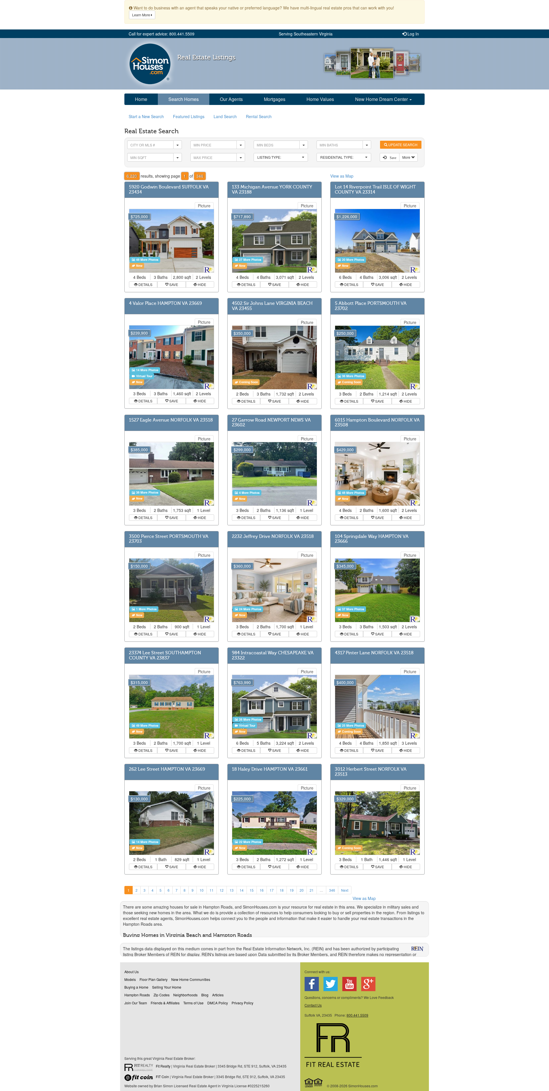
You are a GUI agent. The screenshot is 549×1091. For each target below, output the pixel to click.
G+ (368, 984)
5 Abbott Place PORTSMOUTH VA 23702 (371, 306)
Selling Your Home (166, 987)
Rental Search (259, 116)
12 (222, 890)
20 (302, 890)
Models (130, 979)
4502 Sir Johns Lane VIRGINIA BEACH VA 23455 (272, 306)
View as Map (341, 176)
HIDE (201, 284)
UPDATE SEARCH (402, 144)
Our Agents (231, 99)
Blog (204, 994)
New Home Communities (190, 979)
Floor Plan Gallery (154, 979)
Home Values (320, 99)
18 (282, 890)
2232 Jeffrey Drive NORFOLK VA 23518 (273, 536)
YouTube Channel (349, 984)
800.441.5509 (357, 1015)
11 (212, 890)
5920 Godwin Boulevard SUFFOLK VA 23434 (169, 189)
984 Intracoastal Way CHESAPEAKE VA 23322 (273, 655)
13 (232, 890)
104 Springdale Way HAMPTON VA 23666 (372, 539)
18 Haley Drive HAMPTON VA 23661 (270, 769)
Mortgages (274, 99)
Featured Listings (188, 116)
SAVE (173, 284)
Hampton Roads (137, 994)
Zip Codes (162, 994)
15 (252, 890)
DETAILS (145, 284)
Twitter (330, 984)
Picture (204, 205)
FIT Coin (162, 1076)
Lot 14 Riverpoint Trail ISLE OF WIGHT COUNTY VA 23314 (375, 189)
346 (332, 890)
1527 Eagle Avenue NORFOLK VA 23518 (171, 420)
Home (141, 99)
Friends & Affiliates (165, 1002)
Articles (218, 994)
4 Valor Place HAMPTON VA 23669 (165, 303)
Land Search (225, 116)
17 (272, 890)
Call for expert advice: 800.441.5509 (161, 34)
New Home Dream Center (382, 99)
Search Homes (183, 99)
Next (344, 890)
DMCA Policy (217, 1002)
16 (262, 890)
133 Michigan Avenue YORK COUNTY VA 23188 (272, 189)
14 (242, 890)
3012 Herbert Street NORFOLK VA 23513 (371, 772)
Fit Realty (163, 1066)
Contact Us (313, 1005)
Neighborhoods (185, 994)
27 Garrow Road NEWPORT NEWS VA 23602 (271, 423)
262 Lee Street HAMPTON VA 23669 (167, 769)
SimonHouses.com (150, 64)
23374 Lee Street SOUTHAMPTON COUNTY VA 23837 (165, 655)
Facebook (312, 984)
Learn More (141, 14)
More (406, 157)
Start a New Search (146, 116)
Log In (412, 34)
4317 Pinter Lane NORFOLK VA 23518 (374, 652)
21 (312, 890)
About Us (131, 971)
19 (292, 890)
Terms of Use (193, 1002)
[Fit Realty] (140, 1068)
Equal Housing (314, 1082)
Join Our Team (135, 1002)
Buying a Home (136, 987)
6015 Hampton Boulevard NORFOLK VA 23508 (377, 423)
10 (202, 890)
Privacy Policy (242, 1002)
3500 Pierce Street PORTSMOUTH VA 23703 (168, 539)
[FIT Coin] (140, 1078)
